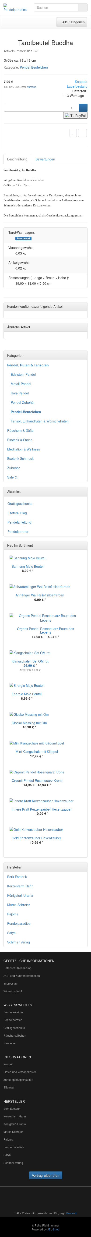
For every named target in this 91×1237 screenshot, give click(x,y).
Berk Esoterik (17, 876)
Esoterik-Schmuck (20, 458)
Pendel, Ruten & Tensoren (28, 365)
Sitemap (9, 1087)
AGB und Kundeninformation (22, 976)
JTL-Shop (53, 1229)
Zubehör (13, 467)
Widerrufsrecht (13, 991)
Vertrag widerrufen (45, 1175)
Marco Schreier (18, 904)
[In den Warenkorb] (83, 108)
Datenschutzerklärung (18, 968)
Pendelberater (17, 531)
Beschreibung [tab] (17, 159)
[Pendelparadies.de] (15, 8)
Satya (11, 932)
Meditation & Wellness (23, 449)
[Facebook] (47, 1199)
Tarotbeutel (23, 238)
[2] (75, 115)
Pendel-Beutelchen (34, 67)
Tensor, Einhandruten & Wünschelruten (40, 421)
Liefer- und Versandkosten (20, 1072)
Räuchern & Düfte (20, 430)
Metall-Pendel (21, 383)
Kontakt (8, 1064)
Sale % (12, 477)
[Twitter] (54, 1199)
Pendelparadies (18, 923)
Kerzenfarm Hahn (20, 886)
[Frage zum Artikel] (82, 133)
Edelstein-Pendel (23, 374)
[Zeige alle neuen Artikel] (82, 545)
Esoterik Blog (17, 512)
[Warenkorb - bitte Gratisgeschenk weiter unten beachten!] (31, 21)
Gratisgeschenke (19, 503)
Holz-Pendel (20, 393)
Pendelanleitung (19, 522)
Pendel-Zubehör (23, 402)
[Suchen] (82, 7)
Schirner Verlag (18, 942)
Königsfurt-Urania (20, 895)
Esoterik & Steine (19, 439)
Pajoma (12, 914)
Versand (31, 87)
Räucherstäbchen (15, 1035)
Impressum (11, 983)
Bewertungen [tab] (45, 159)
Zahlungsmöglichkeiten (18, 1079)
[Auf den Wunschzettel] (73, 133)
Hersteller (10, 1043)
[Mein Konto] (41, 21)
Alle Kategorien (72, 21)
